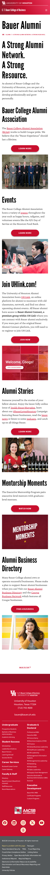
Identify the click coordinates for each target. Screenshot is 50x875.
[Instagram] (23, 822)
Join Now (25, 339)
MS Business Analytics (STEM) (37, 741)
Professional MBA (33, 732)
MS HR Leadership (33, 753)
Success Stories (7, 758)
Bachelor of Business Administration (9, 733)
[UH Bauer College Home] (14, 10)
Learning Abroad (7, 755)
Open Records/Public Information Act (27, 855)
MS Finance (31, 744)
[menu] (46, 10)
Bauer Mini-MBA (32, 793)
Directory (5, 778)
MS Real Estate (32, 767)
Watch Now (25, 508)
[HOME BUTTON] (3, 35)
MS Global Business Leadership (37, 747)
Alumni (8, 35)
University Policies (8, 870)
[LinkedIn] (14, 822)
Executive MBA (32, 735)
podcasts (31, 418)
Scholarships (6, 746)
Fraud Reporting (34, 849)
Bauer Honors (6, 752)
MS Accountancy (32, 738)
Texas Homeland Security (11, 849)
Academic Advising (8, 737)
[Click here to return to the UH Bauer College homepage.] (25, 693)
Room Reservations (8, 789)
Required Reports (25, 858)
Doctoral (30, 781)
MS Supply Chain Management (37, 772)
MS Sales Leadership (34, 770)
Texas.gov (30, 846)
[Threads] (23, 830)
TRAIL (24, 849)
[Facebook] (4, 822)
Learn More (25, 148)
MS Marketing (31, 764)
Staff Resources (7, 786)
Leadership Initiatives (9, 749)
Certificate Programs (34, 796)
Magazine (23, 407)
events (24, 212)
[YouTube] (41, 822)
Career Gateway (7, 769)
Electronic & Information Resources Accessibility (19, 862)
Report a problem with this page (13, 846)
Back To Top (24, 667)
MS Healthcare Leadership (36, 750)
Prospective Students (9, 729)
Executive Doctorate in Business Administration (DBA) (37, 776)
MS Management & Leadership (37, 761)
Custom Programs (33, 798)
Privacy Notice (7, 855)
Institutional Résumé (9, 858)
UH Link (25, 296)
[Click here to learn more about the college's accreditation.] (25, 810)
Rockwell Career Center (10, 766)
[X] (32, 822)
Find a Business (25, 609)
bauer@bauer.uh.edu (25, 714)
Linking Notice (33, 852)
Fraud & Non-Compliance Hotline (14, 852)
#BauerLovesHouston (24, 411)
